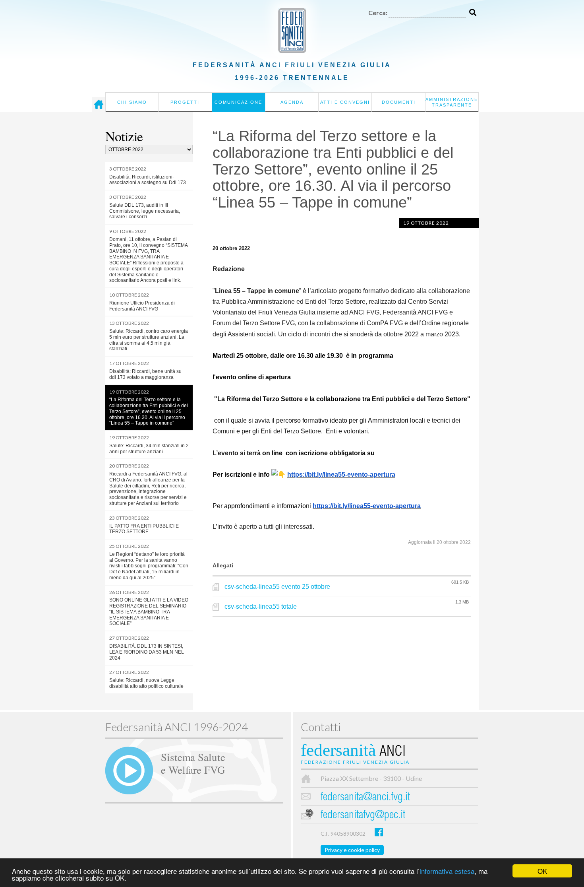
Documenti (399, 102)
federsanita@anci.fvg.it (365, 798)
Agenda (292, 102)
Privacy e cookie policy (352, 849)
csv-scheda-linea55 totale (260, 606)
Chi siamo (132, 102)
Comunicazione (238, 102)
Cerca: (377, 12)
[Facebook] (379, 832)
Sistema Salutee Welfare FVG (193, 763)
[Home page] (98, 104)
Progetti (184, 102)
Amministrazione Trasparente (451, 102)
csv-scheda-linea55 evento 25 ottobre (277, 586)
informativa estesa (447, 871)
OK (542, 871)
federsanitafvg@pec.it (363, 815)
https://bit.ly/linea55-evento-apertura (341, 474)
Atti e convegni (345, 102)
